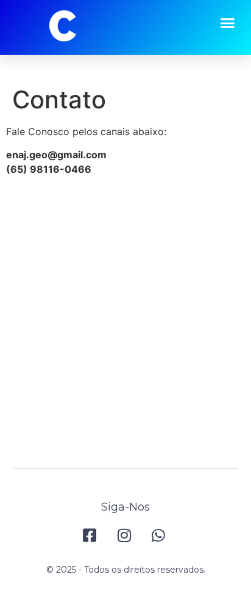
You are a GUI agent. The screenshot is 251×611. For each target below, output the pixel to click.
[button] (227, 23)
